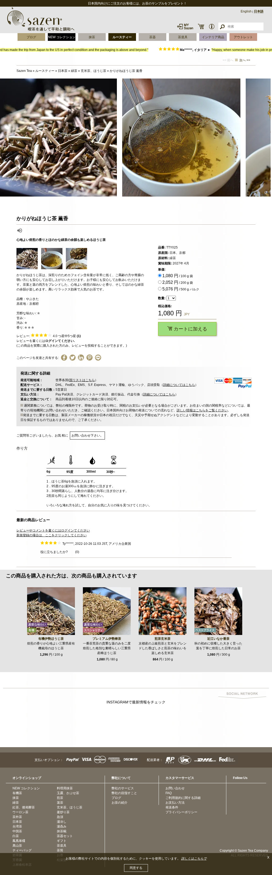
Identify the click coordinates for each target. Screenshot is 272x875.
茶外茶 (17, 817)
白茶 (15, 836)
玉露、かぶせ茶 (68, 793)
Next (266, 137)
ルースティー (122, 37)
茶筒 (60, 850)
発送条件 (171, 807)
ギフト (61, 841)
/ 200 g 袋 (177, 282)
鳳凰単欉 (18, 841)
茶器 (152, 37)
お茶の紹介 (120, 802)
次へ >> (244, 60)
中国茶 (17, 831)
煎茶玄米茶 (163, 639)
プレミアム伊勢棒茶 (106, 639)
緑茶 (15, 802)
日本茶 (17, 822)
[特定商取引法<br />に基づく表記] (212, 27)
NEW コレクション (61, 37)
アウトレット (243, 37)
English (246, 11)
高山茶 (17, 845)
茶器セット (65, 836)
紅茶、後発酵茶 (23, 807)
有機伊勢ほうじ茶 (51, 639)
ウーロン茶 (20, 812)
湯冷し (61, 822)
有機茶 (17, 793)
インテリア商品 (213, 37)
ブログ (31, 37)
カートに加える (189, 329)
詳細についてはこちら (179, 385)
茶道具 (183, 37)
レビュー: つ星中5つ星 (48, 336)
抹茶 (92, 37)
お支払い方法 (175, 802)
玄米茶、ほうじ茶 (69, 807)
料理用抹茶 (65, 788)
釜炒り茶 (63, 812)
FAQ (168, 793)
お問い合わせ (175, 788)
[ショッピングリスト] (201, 27)
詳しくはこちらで (194, 858)
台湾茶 (17, 826)
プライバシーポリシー (181, 812)
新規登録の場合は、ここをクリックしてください (51, 535)
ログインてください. (60, 341)
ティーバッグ (22, 850)
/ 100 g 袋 (177, 275)
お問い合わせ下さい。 (87, 435)
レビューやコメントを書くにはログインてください (53, 530)
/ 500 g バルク (180, 289)
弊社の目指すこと (124, 793)
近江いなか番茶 (218, 639)
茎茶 (60, 802)
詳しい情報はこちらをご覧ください (202, 410)
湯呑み (61, 826)
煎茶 (60, 798)
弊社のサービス (123, 788)
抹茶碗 (61, 831)
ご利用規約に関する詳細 (183, 798)
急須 (60, 817)
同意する (136, 868)
